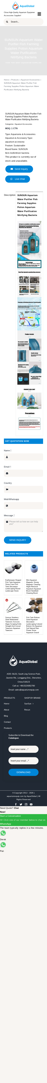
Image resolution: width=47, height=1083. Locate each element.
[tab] (9, 195)
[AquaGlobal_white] (24, 655)
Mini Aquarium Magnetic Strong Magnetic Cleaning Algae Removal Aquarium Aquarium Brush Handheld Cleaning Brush (33, 586)
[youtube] (31, 804)
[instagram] (26, 804)
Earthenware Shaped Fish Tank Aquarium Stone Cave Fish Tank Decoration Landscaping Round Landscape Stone (13, 585)
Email (7, 467)
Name (7, 450)
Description (9, 195)
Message (9, 515)
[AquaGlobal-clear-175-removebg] (23, 2)
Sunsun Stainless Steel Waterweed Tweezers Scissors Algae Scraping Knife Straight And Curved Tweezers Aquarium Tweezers (13, 624)
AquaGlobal (32, 796)
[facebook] (16, 804)
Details (13, 569)
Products (15, 80)
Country (8, 483)
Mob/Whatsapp (11, 499)
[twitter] (21, 804)
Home (6, 80)
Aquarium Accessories (30, 80)
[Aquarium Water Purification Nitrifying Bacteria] (23, 100)
